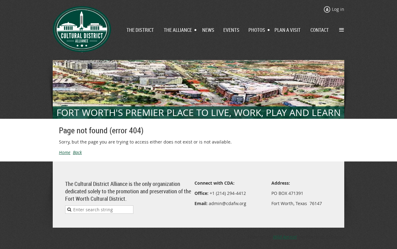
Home (64, 152)
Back (77, 152)
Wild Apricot (285, 237)
